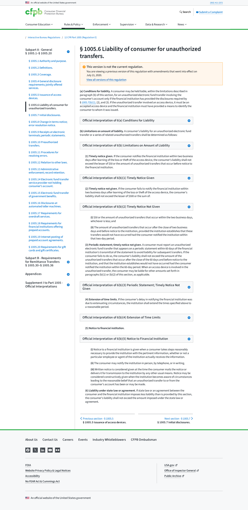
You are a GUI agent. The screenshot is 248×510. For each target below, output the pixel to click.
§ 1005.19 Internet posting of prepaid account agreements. (46, 238)
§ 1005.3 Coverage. (40, 75)
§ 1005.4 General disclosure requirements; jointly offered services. (45, 84)
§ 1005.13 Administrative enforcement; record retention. (47, 171)
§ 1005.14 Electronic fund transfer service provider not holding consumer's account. (49, 182)
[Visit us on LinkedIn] (42, 450)
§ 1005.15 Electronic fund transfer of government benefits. (49, 194)
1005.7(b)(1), (89, 102)
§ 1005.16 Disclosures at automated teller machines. (45, 204)
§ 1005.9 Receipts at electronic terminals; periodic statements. (47, 133)
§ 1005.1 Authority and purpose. (47, 61)
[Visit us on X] (35, 450)
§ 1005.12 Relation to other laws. (48, 162)
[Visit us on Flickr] (57, 450)
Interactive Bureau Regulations (44, 37)
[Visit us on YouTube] (50, 450)
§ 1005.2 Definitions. (41, 68)
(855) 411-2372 (216, 2)
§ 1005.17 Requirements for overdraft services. (45, 215)
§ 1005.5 (98, 419)
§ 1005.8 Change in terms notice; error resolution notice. (48, 123)
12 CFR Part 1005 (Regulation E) (80, 37)
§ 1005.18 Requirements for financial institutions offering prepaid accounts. (46, 226)
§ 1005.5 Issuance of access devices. (45, 96)
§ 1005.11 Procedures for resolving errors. (43, 154)
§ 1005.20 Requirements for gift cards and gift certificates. (47, 248)
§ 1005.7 (177, 419)
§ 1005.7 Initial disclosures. (45, 115)
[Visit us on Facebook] (27, 450)
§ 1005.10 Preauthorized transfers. (43, 144)
